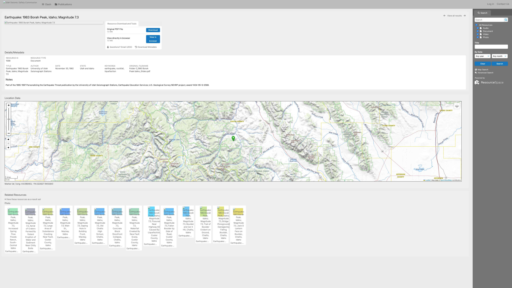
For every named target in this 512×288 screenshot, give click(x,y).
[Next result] (464, 16)
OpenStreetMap (446, 180)
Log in (490, 4)
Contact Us (503, 4)
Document (487, 31)
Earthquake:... (12, 251)
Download (153, 30)
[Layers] (457, 106)
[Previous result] (444, 16)
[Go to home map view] (8, 139)
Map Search (483, 69)
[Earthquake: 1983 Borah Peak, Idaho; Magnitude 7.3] (54, 22)
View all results (454, 15)
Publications (64, 4)
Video (485, 34)
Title (477, 42)
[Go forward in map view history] (8, 143)
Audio (485, 28)
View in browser (153, 39)
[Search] (506, 20)
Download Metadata (147, 47)
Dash (48, 4)
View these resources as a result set (23, 199)
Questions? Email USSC (120, 47)
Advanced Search (485, 72)
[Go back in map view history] (8, 148)
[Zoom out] (9, 133)
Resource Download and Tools (121, 23)
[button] (233, 138)
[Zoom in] (9, 105)
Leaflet (427, 180)
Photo (485, 37)
